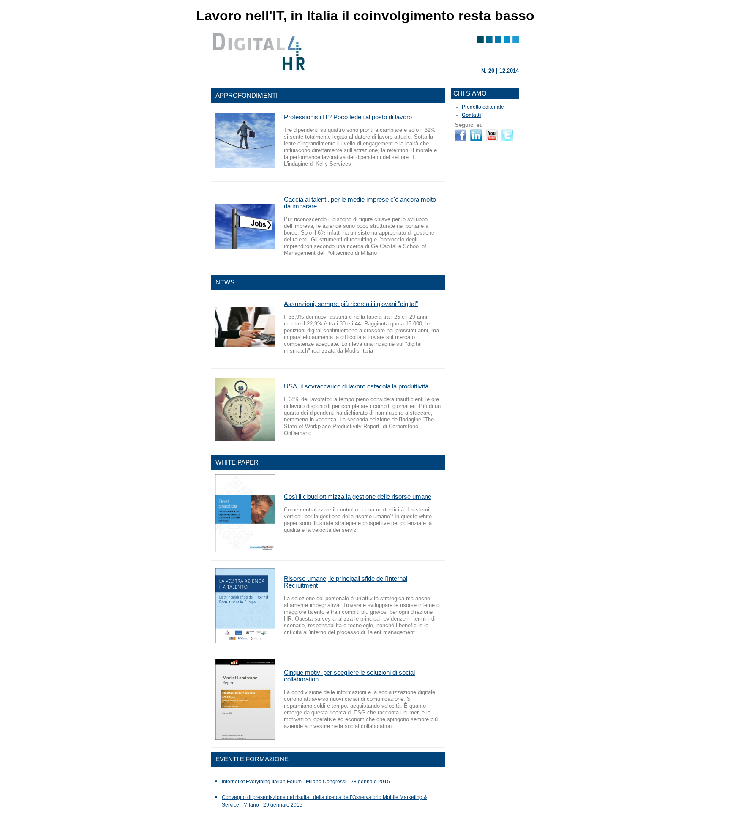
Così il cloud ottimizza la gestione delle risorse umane (357, 496)
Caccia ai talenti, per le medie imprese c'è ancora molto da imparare (360, 203)
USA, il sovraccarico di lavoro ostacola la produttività (356, 386)
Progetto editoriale (483, 107)
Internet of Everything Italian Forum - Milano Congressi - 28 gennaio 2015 (306, 782)
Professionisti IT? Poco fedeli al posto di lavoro (348, 116)
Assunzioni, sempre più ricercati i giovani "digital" (351, 303)
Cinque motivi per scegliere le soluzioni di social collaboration (349, 676)
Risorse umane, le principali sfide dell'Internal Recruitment (345, 582)
